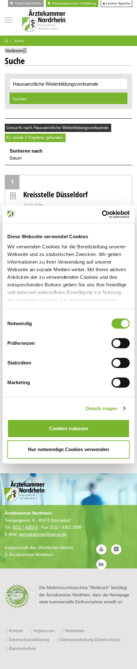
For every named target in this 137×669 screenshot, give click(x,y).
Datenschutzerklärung (29, 639)
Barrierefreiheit (22, 648)
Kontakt (16, 630)
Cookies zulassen (68, 428)
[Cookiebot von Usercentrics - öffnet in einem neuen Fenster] (102, 214)
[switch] (121, 343)
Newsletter (74, 630)
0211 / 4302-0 (25, 527)
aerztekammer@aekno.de (43, 534)
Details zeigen (101, 408)
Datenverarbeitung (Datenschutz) (90, 639)
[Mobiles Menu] (8, 19)
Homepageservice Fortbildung (73, 3)
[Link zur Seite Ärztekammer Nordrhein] (6, 41)
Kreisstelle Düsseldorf (55, 194)
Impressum (44, 630)
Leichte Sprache (117, 3)
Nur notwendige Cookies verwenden (68, 449)
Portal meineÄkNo (27, 3)
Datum (16, 158)
